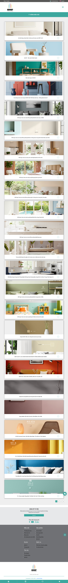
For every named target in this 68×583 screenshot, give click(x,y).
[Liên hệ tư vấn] (42, 581)
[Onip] (19, 7)
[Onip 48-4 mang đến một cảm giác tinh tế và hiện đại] (34, 387)
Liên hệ (25, 557)
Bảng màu (26, 535)
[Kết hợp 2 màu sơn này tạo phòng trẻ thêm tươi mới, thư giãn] (34, 307)
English (62, 1)
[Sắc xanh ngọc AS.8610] (34, 68)
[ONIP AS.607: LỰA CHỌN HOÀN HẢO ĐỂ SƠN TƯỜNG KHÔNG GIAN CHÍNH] (34, 347)
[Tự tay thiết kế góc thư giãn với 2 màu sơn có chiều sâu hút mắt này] (34, 248)
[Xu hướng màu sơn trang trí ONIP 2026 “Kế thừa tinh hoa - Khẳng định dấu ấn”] (34, 88)
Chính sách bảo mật (34, 574)
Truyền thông (27, 555)
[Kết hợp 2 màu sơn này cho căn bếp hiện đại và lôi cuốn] (34, 148)
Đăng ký (34, 515)
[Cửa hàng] (8, 581)
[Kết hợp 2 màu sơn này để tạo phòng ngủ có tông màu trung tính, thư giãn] (34, 188)
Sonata (7, 1)
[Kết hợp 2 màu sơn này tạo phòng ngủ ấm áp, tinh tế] (34, 168)
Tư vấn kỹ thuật (39, 547)
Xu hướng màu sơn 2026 (29, 537)
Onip (5, 1)
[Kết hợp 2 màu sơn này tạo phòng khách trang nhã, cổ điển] (34, 287)
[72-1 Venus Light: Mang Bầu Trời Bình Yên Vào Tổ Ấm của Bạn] (34, 486)
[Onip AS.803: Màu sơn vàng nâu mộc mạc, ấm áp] (34, 327)
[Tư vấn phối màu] (59, 581)
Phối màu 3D (27, 532)
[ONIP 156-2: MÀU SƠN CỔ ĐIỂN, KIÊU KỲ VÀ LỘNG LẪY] (34, 367)
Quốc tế (25, 545)
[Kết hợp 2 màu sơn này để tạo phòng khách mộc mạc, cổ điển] (34, 108)
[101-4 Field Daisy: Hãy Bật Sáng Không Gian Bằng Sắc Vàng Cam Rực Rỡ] (34, 447)
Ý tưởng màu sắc (27, 530)
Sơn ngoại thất (39, 532)
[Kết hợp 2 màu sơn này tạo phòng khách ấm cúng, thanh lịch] (34, 208)
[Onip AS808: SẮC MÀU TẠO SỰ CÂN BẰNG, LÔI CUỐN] (34, 407)
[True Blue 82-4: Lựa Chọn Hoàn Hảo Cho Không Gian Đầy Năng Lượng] (34, 466)
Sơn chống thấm (39, 537)
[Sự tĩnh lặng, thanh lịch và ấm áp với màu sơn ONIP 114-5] (34, 28)
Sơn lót (37, 535)
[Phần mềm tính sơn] (25, 581)
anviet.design (39, 578)
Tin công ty (26, 553)
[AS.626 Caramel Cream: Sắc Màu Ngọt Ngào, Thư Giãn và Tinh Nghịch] (34, 427)
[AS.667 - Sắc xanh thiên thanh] (34, 48)
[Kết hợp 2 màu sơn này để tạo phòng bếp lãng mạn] (34, 227)
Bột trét (38, 539)
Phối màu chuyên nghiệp (41, 545)
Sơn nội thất (39, 530)
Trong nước (26, 547)
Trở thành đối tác (54, 1)
